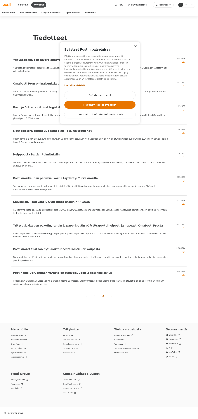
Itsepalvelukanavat (51, 12)
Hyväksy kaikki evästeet (100, 104)
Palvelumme (8, 12)
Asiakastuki (90, 12)
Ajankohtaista (73, 12)
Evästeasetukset (121, 353)
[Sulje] (135, 46)
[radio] (180, 5)
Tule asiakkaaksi (28, 12)
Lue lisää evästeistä (74, 85)
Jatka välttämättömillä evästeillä (100, 114)
